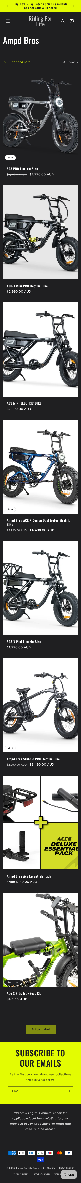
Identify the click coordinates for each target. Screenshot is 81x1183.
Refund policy (67, 1168)
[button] (8, 21)
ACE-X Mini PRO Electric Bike (27, 286)
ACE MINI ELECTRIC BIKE (24, 403)
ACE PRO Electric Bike (22, 169)
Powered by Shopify (44, 1168)
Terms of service (41, 1174)
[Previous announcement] (7, 6)
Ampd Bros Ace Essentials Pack (29, 876)
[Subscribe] (68, 1091)
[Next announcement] (73, 6)
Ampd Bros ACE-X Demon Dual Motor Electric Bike (38, 522)
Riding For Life (24, 1168)
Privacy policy (21, 1174)
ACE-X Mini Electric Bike (24, 642)
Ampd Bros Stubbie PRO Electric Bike (33, 759)
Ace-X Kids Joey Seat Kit (24, 993)
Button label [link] (40, 1029)
